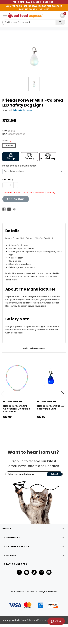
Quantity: (8, 179)
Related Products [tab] (34, 348)
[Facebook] (4, 209)
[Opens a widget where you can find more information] (56, 621)
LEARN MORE (43, 9)
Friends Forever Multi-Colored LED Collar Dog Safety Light (16, 408)
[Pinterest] (14, 209)
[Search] (60, 22)
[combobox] (32, 171)
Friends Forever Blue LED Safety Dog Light (51, 407)
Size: (6, 140)
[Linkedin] (9, 209)
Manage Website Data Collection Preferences (26, 619)
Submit (54, 474)
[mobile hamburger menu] (4, 15)
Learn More (11, 279)
